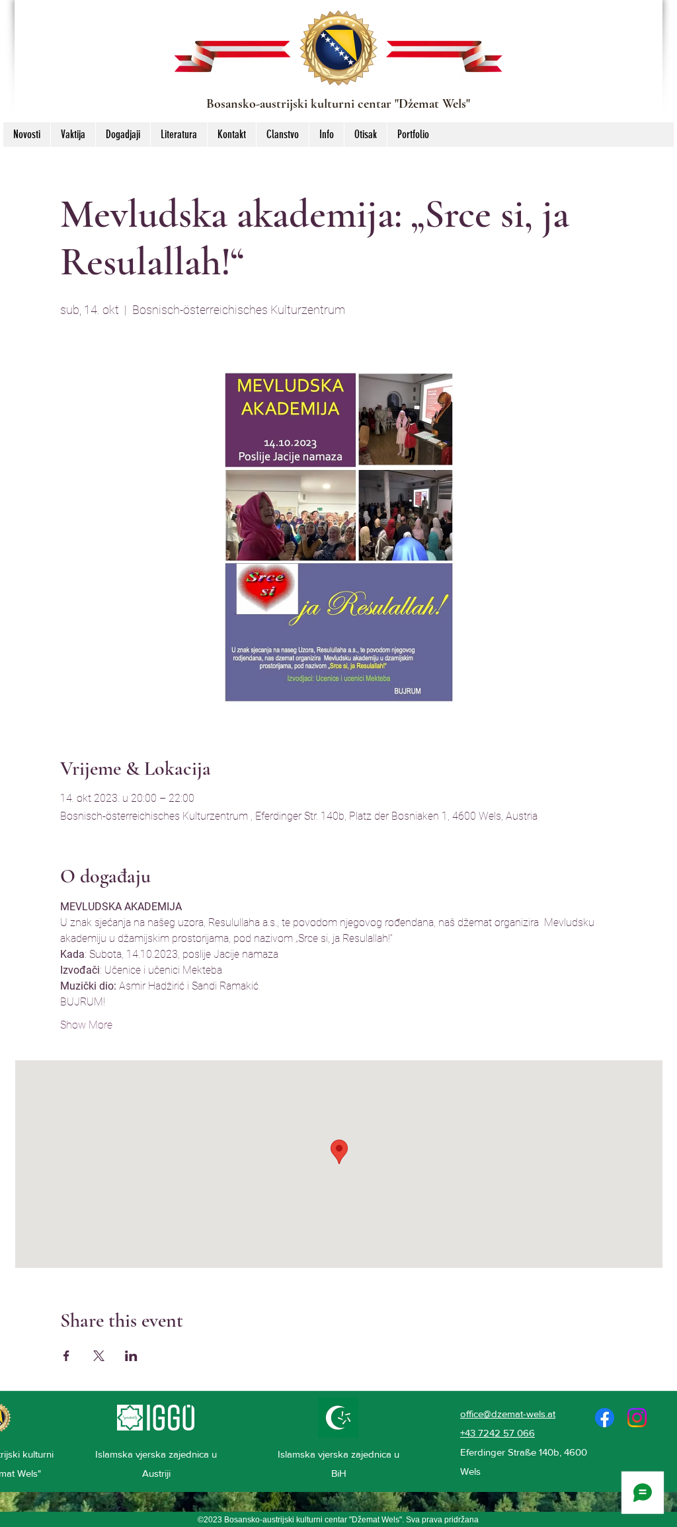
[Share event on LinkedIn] (131, 1356)
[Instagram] (637, 1417)
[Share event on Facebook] (66, 1356)
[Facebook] (604, 1417)
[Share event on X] (99, 1356)
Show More (86, 1025)
